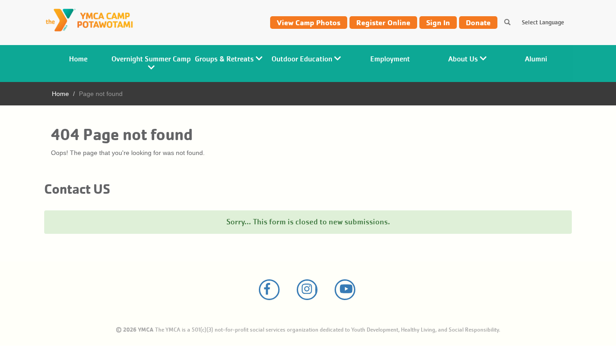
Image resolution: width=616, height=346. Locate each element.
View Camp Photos (308, 22)
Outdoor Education (302, 59)
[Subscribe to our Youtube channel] (345, 289)
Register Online (383, 22)
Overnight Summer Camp (151, 59)
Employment (390, 59)
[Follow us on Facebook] (269, 289)
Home (78, 59)
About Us (464, 59)
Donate (478, 22)
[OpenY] (94, 20)
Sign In (438, 22)
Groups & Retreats (225, 59)
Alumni (536, 59)
